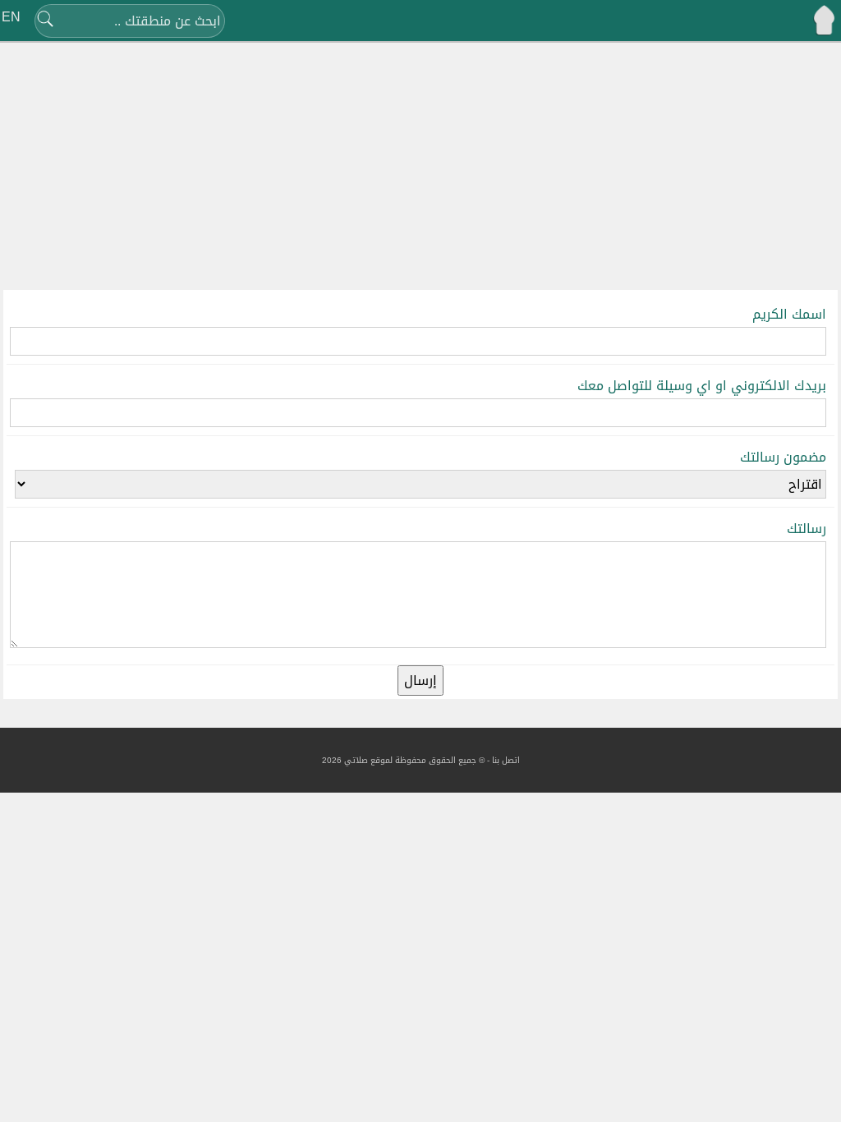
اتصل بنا (506, 760)
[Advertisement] (420, 168)
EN (11, 17)
